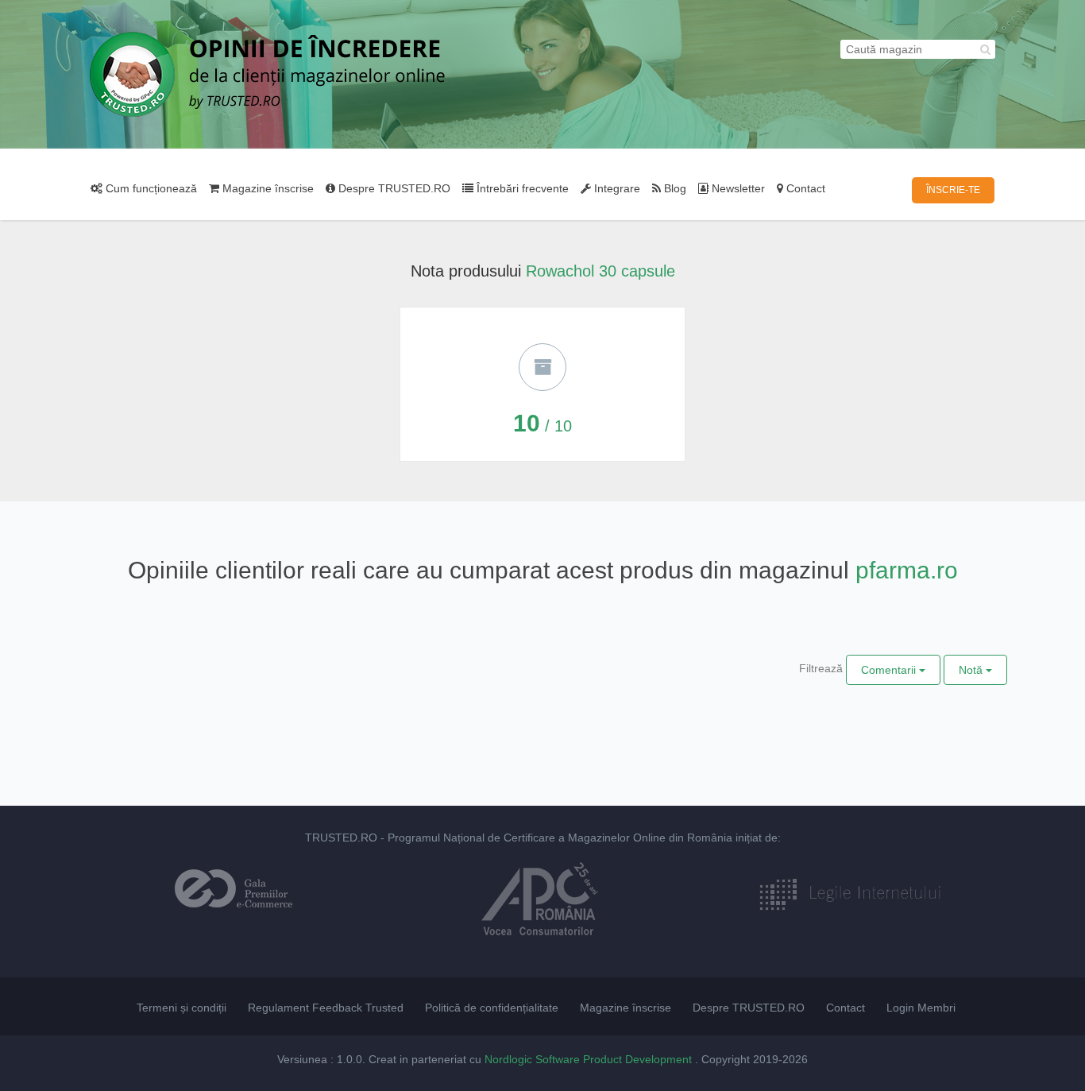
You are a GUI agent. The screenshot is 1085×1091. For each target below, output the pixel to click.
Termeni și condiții (181, 1007)
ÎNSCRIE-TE (953, 189)
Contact (804, 188)
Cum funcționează (149, 188)
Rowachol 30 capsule (600, 271)
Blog (673, 188)
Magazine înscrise (266, 188)
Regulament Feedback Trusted (325, 1007)
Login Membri (921, 1007)
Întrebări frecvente (521, 188)
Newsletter (737, 188)
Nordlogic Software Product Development (590, 1059)
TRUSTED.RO (341, 837)
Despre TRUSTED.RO (392, 188)
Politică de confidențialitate (491, 1007)
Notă (972, 669)
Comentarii (890, 669)
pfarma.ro (906, 570)
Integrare (615, 188)
